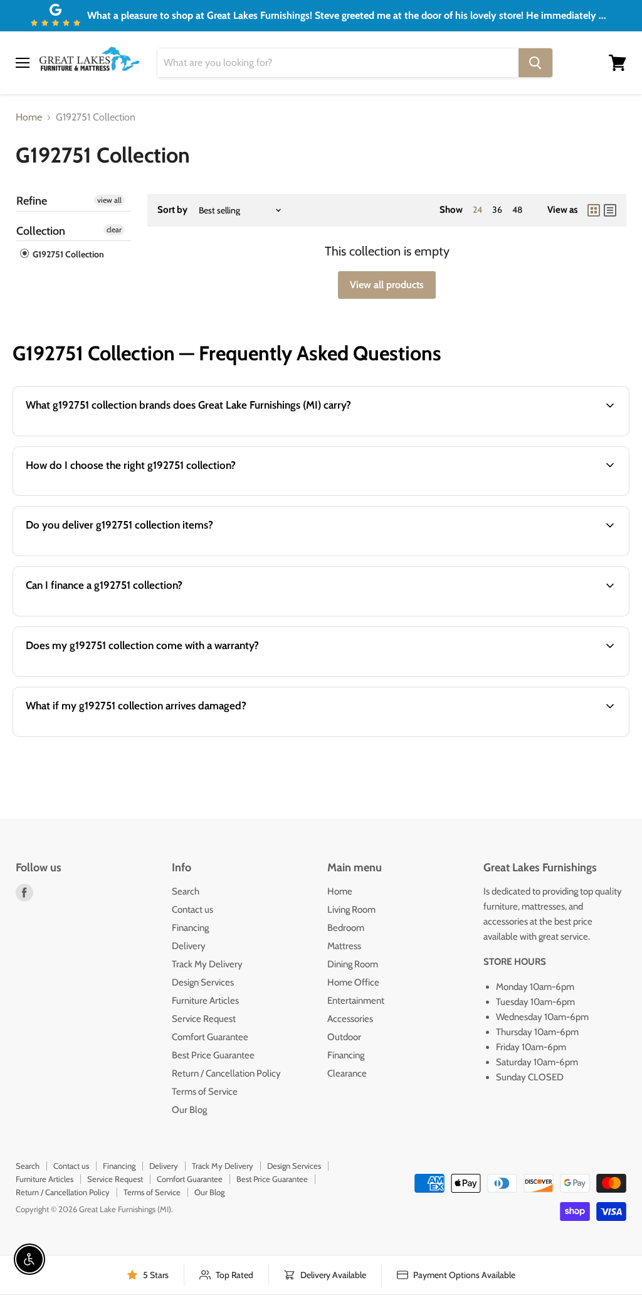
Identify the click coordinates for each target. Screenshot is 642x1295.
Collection (40, 231)
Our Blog (189, 1109)
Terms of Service (205, 1091)
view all (109, 200)
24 (477, 209)
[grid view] (593, 210)
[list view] (610, 210)
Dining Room (352, 964)
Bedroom (345, 927)
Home (29, 117)
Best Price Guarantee (213, 1055)
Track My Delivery (207, 964)
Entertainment (355, 1000)
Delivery (189, 946)
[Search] (535, 62)
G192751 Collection (67, 254)
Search (185, 891)
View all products (387, 285)
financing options (119, 615)
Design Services (203, 982)
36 (497, 209)
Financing (190, 927)
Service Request (204, 1018)
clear (114, 229)
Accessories (350, 1018)
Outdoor (344, 1037)
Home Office (353, 982)
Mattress (344, 946)
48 (517, 209)
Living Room (351, 909)
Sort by (172, 210)
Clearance (347, 1073)
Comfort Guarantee (210, 1037)
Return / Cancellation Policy (226, 1073)
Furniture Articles (205, 1000)
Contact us (192, 909)
